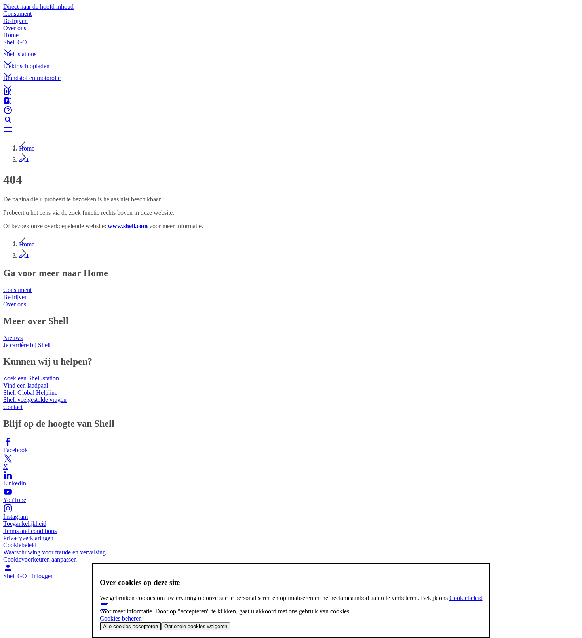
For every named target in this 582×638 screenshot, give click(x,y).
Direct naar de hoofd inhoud (38, 6)
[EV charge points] (291, 100)
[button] (291, 45)
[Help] (291, 110)
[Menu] (291, 129)
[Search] (291, 119)
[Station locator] (291, 91)
